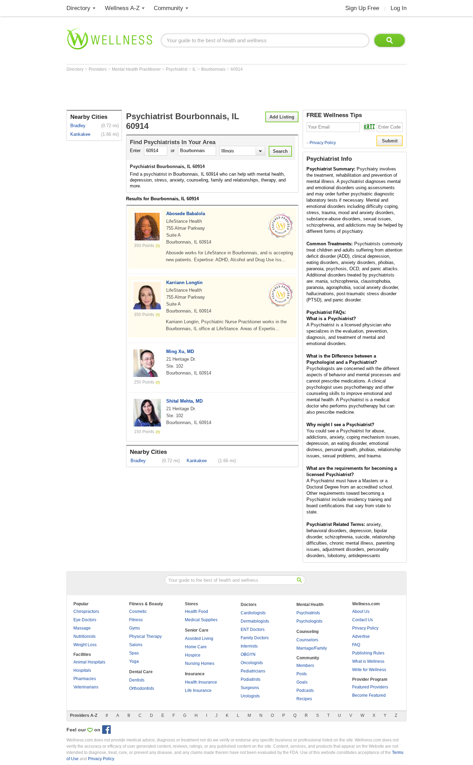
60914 (237, 69)
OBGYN (248, 654)
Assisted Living (199, 638)
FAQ (356, 644)
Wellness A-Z (122, 8)
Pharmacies (84, 678)
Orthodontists (141, 688)
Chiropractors (86, 611)
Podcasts (305, 690)
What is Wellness (368, 661)
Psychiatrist (177, 69)
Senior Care (196, 630)
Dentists (136, 680)
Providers (98, 69)
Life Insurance (198, 690)
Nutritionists (84, 636)
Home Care (196, 646)
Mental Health (309, 604)
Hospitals (82, 670)
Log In (399, 8)
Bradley (78, 125)
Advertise (361, 636)
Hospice (192, 655)
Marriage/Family (311, 648)
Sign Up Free (362, 8)
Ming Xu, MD (180, 351)
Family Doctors (255, 637)
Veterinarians (85, 687)
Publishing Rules (368, 653)
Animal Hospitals (89, 662)
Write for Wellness (369, 669)
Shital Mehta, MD (184, 401)
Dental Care (141, 671)
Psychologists (309, 621)
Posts (301, 673)
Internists (249, 646)
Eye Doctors (84, 619)
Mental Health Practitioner (137, 69)
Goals (301, 682)
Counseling (307, 631)
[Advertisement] (192, 90)
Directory (78, 8)
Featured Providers (370, 687)
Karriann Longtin (184, 282)
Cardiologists (253, 612)
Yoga (134, 661)
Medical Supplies (201, 619)
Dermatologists (255, 621)
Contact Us (362, 619)
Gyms (134, 628)
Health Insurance (201, 682)
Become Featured (369, 695)
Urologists (250, 696)
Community (168, 8)
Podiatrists (250, 679)
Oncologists (252, 662)
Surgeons (250, 687)
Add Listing (281, 117)
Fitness (136, 619)
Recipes (304, 698)
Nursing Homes (199, 663)
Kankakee (80, 134)
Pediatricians (253, 671)
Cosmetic (138, 611)
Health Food (196, 611)
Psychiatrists (308, 612)
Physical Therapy (145, 636)
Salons (135, 644)
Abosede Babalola (185, 213)
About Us (360, 611)
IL (195, 69)
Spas (134, 653)
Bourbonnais (213, 69)
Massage (82, 628)
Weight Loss (85, 644)
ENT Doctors (253, 629)
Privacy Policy (321, 142)
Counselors (307, 640)
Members (305, 665)
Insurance (195, 673)
